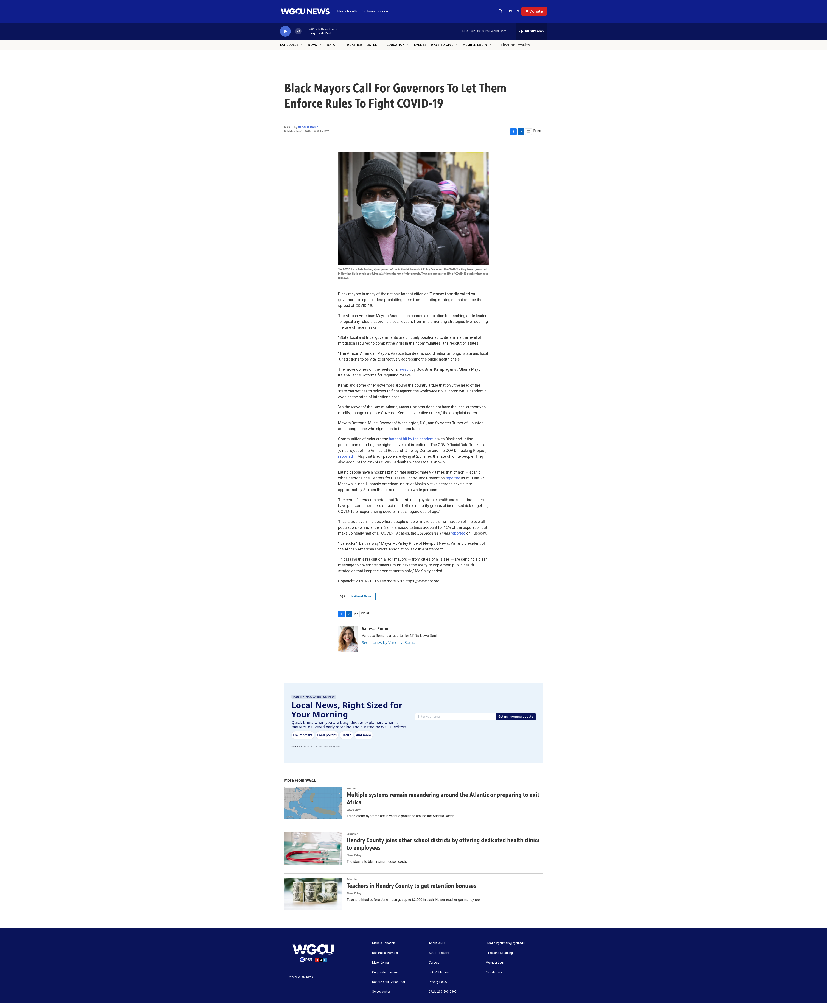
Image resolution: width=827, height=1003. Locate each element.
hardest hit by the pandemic (413, 439)
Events (420, 45)
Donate (536, 11)
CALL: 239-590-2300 (443, 991)
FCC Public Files (439, 972)
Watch (332, 45)
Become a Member (385, 953)
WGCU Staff (354, 810)
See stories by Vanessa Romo (388, 642)
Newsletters (494, 972)
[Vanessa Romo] (348, 639)
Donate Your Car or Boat (388, 982)
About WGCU (437, 943)
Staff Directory (439, 953)
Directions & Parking (499, 953)
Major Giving (380, 962)
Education (396, 45)
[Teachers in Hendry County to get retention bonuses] (313, 894)
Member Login (475, 45)
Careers (434, 962)
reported (346, 456)
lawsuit (404, 369)
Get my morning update (515, 716)
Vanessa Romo (308, 127)
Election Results (515, 44)
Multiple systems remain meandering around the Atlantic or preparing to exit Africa (443, 798)
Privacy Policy (438, 982)
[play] (285, 31)
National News (361, 596)
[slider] (305, 31)
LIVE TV (513, 11)
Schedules (289, 45)
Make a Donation (383, 943)
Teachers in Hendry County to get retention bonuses (411, 886)
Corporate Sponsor (385, 972)
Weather (354, 45)
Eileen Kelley (354, 855)
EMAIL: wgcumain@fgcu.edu (505, 943)
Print (537, 130)
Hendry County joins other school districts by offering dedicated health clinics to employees (443, 844)
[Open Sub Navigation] (302, 45)
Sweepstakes (381, 991)
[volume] (298, 31)
